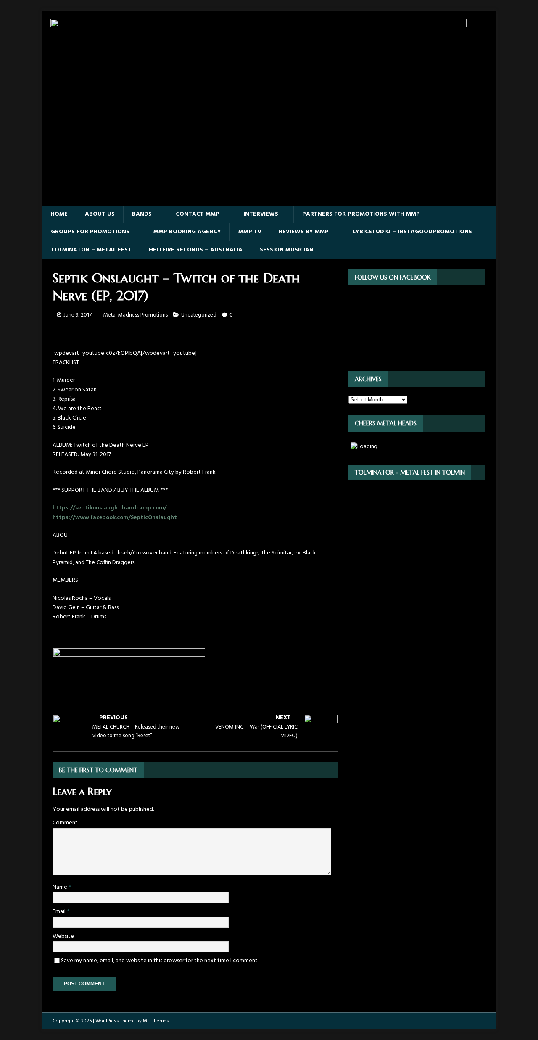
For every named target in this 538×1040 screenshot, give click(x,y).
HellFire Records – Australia (196, 250)
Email (60, 911)
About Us (100, 214)
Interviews (260, 214)
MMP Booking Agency (187, 232)
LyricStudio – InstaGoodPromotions (412, 232)
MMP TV (249, 232)
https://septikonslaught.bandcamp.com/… (112, 508)
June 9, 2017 (77, 315)
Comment (65, 823)
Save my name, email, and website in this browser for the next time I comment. (159, 961)
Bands (142, 214)
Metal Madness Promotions (135, 315)
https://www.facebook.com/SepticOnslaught (115, 518)
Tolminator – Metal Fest (91, 250)
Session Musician (287, 250)
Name (61, 887)
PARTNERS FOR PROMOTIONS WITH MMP (361, 214)
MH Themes (156, 1021)
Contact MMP (197, 214)
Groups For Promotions (90, 232)
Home (59, 214)
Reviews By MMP (304, 232)
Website (63, 936)
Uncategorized (198, 315)
